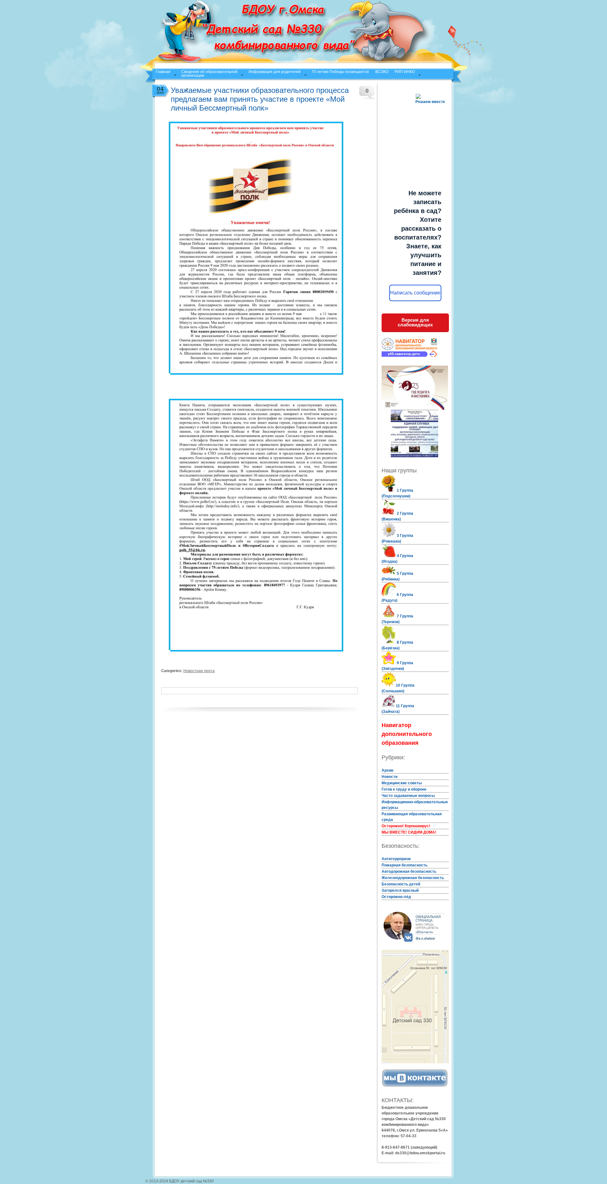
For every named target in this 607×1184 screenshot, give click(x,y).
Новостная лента (199, 671)
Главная (163, 72)
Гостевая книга (169, 85)
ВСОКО (382, 72)
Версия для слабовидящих (415, 322)
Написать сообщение (415, 292)
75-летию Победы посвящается (340, 72)
